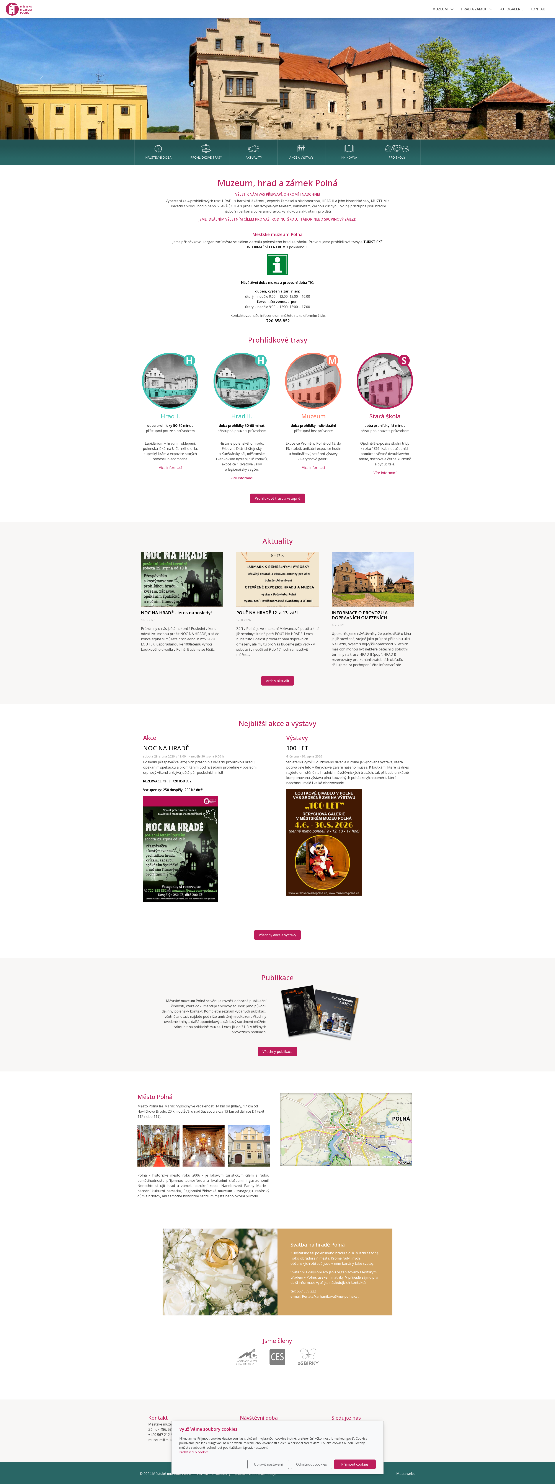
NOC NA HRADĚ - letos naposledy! (176, 613)
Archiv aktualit (277, 680)
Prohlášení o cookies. (194, 1452)
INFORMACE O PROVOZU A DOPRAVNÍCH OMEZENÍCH (360, 615)
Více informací (170, 467)
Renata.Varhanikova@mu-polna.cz (330, 1296)
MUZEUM (440, 9)
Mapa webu (405, 1473)
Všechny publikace (277, 1051)
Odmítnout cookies (311, 1464)
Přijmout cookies (355, 1464)
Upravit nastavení (268, 1464)
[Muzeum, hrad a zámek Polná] (21, 8)
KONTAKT (538, 9)
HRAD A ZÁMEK (474, 9)
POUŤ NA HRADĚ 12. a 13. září (267, 613)
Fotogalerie (511, 9)
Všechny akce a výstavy (277, 935)
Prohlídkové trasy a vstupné (277, 498)
